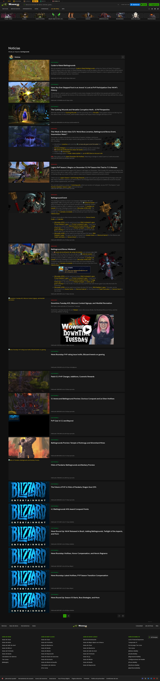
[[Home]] (11, 5)
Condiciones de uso (112, 678)
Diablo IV (57, 1)
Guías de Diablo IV (134, 637)
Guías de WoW (6, 637)
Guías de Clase (6, 639)
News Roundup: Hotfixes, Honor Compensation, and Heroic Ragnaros (79, 553)
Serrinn (72, 294)
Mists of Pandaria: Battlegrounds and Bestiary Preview (73, 465)
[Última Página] (123, 616)
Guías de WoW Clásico (90, 637)
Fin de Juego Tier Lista (135, 645)
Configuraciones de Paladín (136, 659)
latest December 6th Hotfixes (75, 156)
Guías (36, 9)
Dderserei (72, 78)
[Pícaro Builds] (132, 662)
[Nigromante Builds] (134, 656)
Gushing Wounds (71, 113)
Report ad (150, 621)
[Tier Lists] (44, 668)
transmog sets (75, 185)
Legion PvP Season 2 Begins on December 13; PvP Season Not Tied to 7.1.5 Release (84, 167)
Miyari (71, 566)
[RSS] (157, 678)
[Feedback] (155, 9)
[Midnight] (5, 662)
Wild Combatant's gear (87, 222)
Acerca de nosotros (41, 678)
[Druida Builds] (132, 654)
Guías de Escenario (47, 659)
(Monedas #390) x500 (84, 208)
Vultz (71, 100)
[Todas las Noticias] (3, 1)
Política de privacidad (97, 678)
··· (48, 1)
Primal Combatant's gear (80, 224)
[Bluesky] (148, 678)
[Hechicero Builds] (133, 665)
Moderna (18, 1)
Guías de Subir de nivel (9, 645)
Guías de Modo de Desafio (49, 662)
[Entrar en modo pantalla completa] (149, 9)
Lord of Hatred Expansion (136, 639)
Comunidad (44, 9)
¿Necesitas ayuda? (10, 678)
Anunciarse (52, 678)
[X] (145, 678)
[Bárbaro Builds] (133, 651)
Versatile (96, 113)
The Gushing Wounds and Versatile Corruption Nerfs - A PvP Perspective (80, 109)
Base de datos (15, 9)
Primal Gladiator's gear (61, 224)
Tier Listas (5, 659)
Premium (86, 678)
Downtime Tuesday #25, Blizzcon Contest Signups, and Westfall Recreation (81, 303)
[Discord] (142, 678)
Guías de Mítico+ (7, 648)
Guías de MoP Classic (48, 637)
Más (157, 626)
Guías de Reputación (47, 654)
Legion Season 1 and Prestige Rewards (72, 178)
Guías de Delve (6, 642)
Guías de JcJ (86, 656)
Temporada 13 (132, 642)
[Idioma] (158, 9)
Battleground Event (59, 197)
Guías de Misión (46, 651)
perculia (72, 158)
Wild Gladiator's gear (99, 287)
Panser (76, 310)
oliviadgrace (73, 367)
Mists (44, 1)
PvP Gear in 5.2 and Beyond (62, 420)
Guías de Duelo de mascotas (49, 656)
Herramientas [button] (27, 9)
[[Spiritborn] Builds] (134, 668)
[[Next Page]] (123, 57)
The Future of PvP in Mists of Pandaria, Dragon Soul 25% (73, 487)
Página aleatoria (77, 678)
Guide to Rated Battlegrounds (63, 65)
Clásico (28, 1)
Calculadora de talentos (9, 656)
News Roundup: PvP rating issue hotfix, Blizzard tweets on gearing (78, 354)
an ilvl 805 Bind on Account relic (93, 153)
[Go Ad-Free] (55, 9)
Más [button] (63, 9)
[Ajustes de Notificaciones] (152, 9)
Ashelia (72, 522)
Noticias (5, 9)
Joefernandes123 (74, 122)
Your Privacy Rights (64, 678)
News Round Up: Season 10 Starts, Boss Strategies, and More (75, 597)
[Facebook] (151, 678)
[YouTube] (154, 678)
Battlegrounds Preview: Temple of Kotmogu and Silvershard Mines (78, 442)
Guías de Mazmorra (47, 645)
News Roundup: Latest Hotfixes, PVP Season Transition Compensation (79, 575)
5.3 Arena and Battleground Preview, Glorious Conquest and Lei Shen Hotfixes (82, 398)
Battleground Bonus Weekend (63, 249)
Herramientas (25, 626)
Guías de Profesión (7, 651)
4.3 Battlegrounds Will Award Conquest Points (70, 509)
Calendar (60, 219)
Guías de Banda (6, 654)
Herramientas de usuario (25, 678)
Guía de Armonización (89, 639)
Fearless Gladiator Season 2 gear (61, 187)
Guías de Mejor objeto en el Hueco (93, 642)
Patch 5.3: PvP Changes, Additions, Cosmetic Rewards (72, 376)
